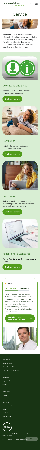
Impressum (5, 399)
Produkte (5, 374)
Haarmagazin (6, 377)
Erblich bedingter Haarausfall (10, 370)
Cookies (4, 409)
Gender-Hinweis (7, 413)
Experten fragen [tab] (11, 288)
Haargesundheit (7, 363)
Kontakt (4, 395)
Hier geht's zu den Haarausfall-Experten (16, 318)
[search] (30, 3)
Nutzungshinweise (7, 406)
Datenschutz (6, 402)
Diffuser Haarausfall (8, 367)
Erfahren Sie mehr (12, 99)
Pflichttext (33, 439)
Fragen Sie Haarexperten (9, 381)
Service (4, 384)
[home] (13, 3)
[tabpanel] (20, 320)
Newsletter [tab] (24, 288)
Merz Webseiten (7, 416)
